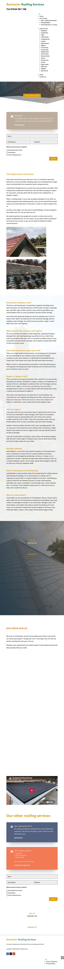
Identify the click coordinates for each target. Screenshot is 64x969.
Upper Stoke (44, 64)
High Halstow (45, 43)
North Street (45, 54)
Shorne (43, 58)
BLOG (41, 75)
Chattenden (44, 33)
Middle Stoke (45, 52)
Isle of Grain (44, 47)
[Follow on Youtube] (14, 954)
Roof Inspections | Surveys (49, 25)
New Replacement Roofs (15, 150)
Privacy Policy (50, 963)
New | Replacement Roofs (49, 20)
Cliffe (42, 35)
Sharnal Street (45, 56)
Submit (53, 159)
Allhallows (44, 31)
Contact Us (43, 77)
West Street (44, 71)
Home (41, 16)
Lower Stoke (44, 50)
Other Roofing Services (14, 155)
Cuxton (43, 41)
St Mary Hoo (44, 60)
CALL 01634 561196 (32, 96)
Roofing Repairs (45, 22)
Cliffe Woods (45, 37)
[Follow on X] (11, 954)
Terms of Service (51, 961)
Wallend (43, 69)
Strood (43, 62)
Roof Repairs (11, 152)
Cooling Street (45, 39)
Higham (43, 45)
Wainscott (44, 66)
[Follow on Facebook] (7, 954)
